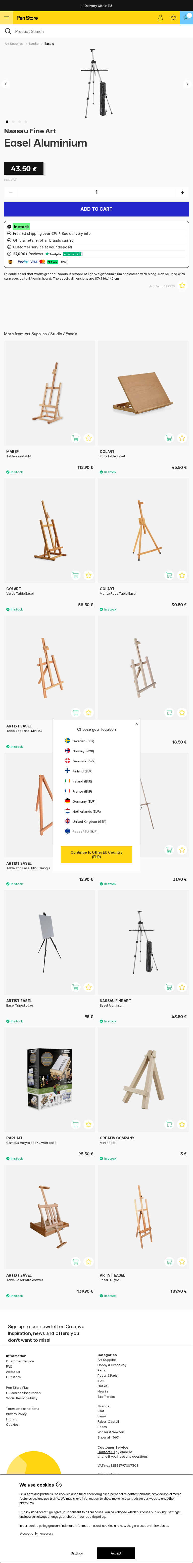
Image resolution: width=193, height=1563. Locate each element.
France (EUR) (82, 791)
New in (103, 1391)
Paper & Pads (108, 1375)
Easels (49, 44)
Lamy (102, 1416)
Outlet (103, 1386)
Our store (13, 1377)
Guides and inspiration (23, 1393)
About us (13, 1372)
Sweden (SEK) (83, 741)
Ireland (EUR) (82, 781)
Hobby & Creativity (112, 1365)
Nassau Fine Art (30, 131)
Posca (102, 1427)
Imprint (11, 1419)
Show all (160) (108, 1437)
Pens (101, 1370)
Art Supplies (14, 44)
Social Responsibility (21, 1398)
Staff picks (106, 1397)
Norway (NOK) (83, 751)
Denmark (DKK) (84, 761)
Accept (116, 1553)
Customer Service (20, 1361)
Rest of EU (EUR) (85, 832)
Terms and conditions (22, 1409)
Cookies (12, 1424)
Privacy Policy (16, 1414)
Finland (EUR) (82, 771)
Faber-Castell (108, 1421)
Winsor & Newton (111, 1432)
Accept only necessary (37, 1533)
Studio (34, 44)
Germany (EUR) (84, 801)
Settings (77, 1553)
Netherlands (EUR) (87, 811)
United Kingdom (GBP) (89, 821)
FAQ (9, 1366)
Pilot (101, 1411)
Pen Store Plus (17, 1387)
